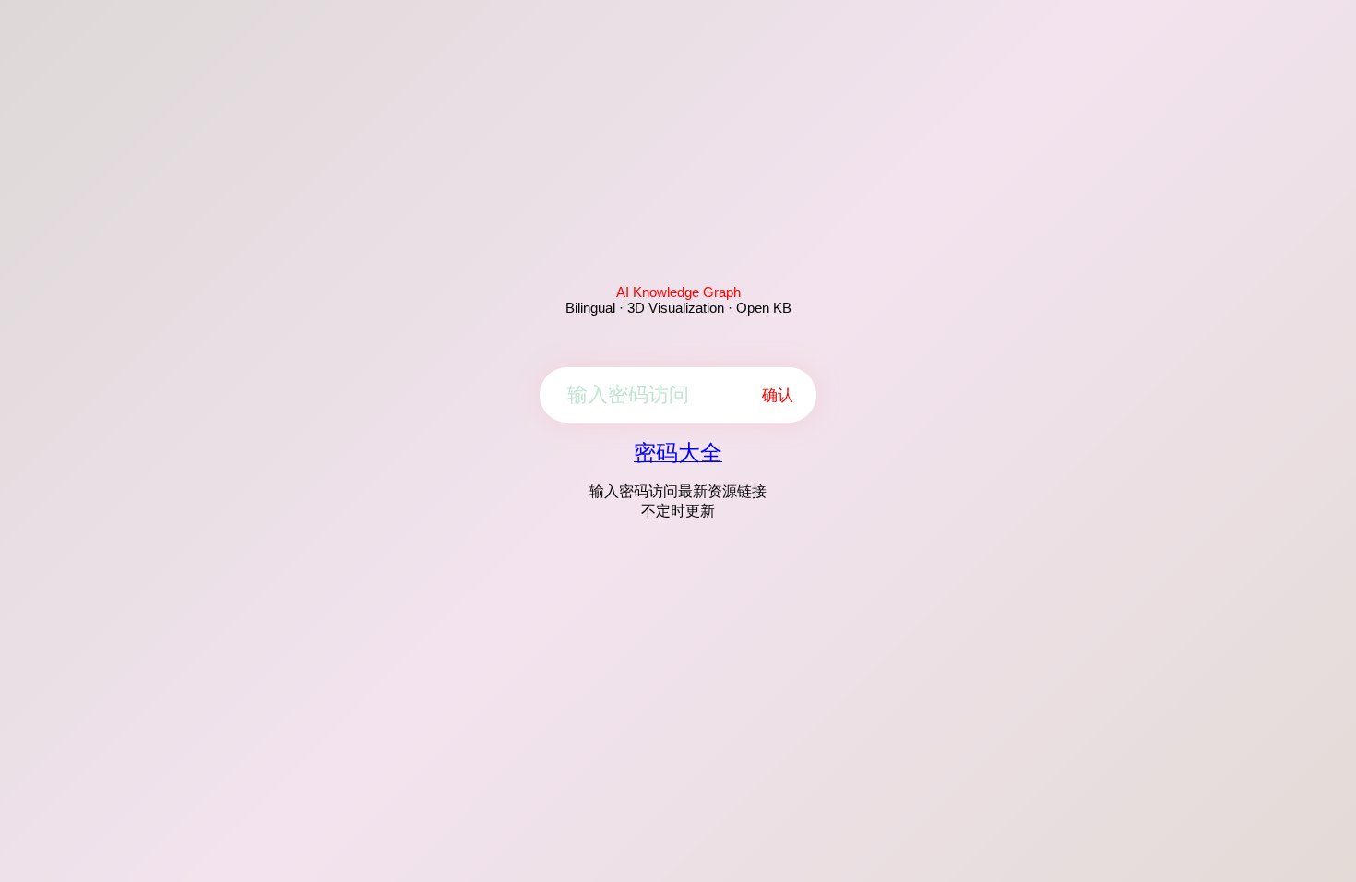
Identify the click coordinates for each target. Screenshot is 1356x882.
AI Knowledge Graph (678, 292)
